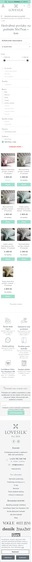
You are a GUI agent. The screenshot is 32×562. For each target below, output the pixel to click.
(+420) (18, 459)
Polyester (8, 124)
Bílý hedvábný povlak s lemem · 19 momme (8, 209)
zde (22, 547)
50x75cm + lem (10, 142)
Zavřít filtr (8, 47)
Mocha (7, 114)
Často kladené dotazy (16, 491)
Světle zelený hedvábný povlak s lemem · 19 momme (24, 209)
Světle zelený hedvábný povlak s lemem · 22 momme (8, 246)
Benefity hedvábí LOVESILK (16, 505)
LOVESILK (8, 84)
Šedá (6, 97)
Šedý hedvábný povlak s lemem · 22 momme (24, 246)
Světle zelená (9, 103)
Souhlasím (22, 557)
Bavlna (7, 121)
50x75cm (8, 139)
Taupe (7, 100)
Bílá (6, 92)
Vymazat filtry (15, 146)
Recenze (16, 488)
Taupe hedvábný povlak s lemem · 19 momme (8, 283)
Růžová (7, 95)
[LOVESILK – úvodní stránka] (16, 8)
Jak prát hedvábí (16, 514)
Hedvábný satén (10, 132)
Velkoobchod (16, 469)
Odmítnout (8, 557)
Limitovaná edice (11, 71)
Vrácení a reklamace (16, 495)
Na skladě (8, 68)
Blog (16, 518)
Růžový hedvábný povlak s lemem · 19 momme (8, 171)
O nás (16, 485)
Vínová (7, 106)
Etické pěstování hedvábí (16, 511)
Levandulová (9, 108)
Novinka (7, 74)
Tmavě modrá (9, 111)
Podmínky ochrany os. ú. (16, 482)
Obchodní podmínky (16, 479)
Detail (8, 184)
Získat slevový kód (16, 413)
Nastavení (15, 552)
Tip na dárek (9, 76)
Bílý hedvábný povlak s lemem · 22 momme (24, 171)
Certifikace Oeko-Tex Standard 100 (16, 508)
